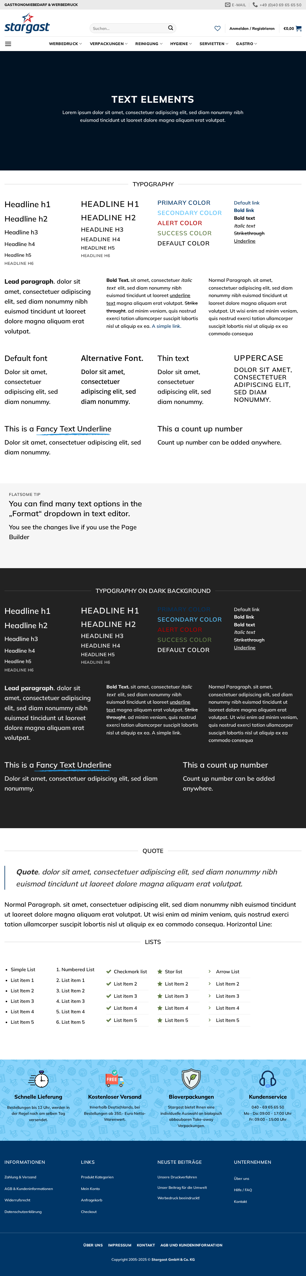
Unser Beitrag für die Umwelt (182, 1187)
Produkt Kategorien (97, 1177)
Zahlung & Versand (20, 1177)
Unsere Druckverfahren (177, 1177)
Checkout (89, 1211)
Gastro (244, 43)
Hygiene (179, 43)
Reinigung (146, 43)
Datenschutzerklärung (23, 1211)
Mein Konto (90, 1188)
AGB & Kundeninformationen (28, 1188)
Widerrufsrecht (17, 1200)
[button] (252, 28)
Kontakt (240, 1201)
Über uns (241, 1178)
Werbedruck (63, 43)
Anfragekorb (91, 1200)
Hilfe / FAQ (243, 1190)
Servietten (212, 43)
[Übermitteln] (171, 28)
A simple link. (166, 326)
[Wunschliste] (218, 28)
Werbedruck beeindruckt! (178, 1198)
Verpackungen (107, 43)
